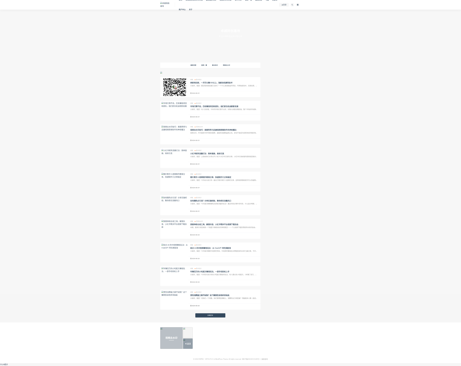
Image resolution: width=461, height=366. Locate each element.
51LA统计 (4, 364)
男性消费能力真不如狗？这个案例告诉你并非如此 (209, 295)
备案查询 (264, 359)
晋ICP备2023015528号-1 (251, 359)
